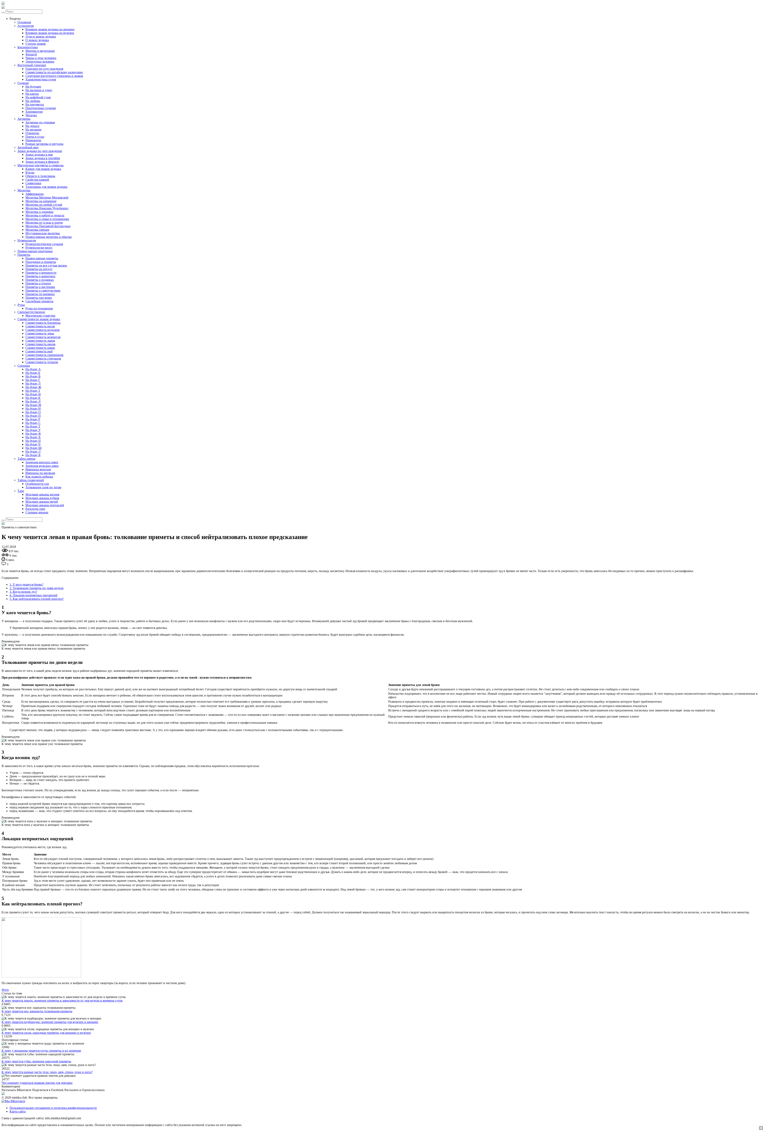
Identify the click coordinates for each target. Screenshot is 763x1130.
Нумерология (26, 240)
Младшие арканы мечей (41, 501)
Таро (20, 491)
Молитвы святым (37, 229)
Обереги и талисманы (40, 176)
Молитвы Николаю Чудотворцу (47, 208)
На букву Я (33, 455)
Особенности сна (37, 483)
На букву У (33, 430)
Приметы (23, 254)
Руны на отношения (39, 308)
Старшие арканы (36, 512)
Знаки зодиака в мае (39, 154)
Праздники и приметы (40, 262)
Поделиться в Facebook (48, 1090)
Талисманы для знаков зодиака (46, 186)
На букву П (33, 415)
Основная (24, 22)
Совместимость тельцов (41, 362)
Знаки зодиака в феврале (42, 161)
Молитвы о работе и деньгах (44, 215)
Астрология (25, 25)
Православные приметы (41, 258)
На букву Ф (33, 433)
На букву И (33, 394)
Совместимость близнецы (43, 322)
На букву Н (33, 408)
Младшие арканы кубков (42, 498)
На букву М (33, 405)
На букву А (33, 369)
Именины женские (38, 469)
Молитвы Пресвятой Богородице (48, 226)
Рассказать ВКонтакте (16, 1090)
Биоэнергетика (27, 47)
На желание (33, 129)
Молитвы (23, 190)
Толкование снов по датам (43, 487)
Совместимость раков (40, 347)
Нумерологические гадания (44, 244)
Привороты (33, 140)
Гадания (23, 83)
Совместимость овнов (40, 344)
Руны (21, 305)
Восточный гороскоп (31, 65)
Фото (5, 989)
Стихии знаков (35, 43)
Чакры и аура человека (40, 58)
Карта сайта (18, 1111)
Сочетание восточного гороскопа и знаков (54, 76)
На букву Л (33, 401)
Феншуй (31, 54)
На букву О (33, 412)
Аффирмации (34, 194)
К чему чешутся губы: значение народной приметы (36, 1061)
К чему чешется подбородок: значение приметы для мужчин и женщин (50, 1022)
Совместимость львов (40, 340)
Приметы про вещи (38, 297)
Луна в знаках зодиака (40, 36)
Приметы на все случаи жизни (46, 265)
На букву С (33, 423)
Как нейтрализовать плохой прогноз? (37, 598)
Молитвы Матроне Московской (46, 197)
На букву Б (32, 372)
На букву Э (33, 451)
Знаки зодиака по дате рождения (39, 151)
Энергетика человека (39, 61)
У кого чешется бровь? (26, 584)
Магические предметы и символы (40, 165)
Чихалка (31, 115)
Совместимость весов (40, 326)
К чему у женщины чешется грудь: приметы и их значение (41, 1050)
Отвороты (32, 133)
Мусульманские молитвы (42, 233)
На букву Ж (33, 387)
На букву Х (33, 437)
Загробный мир (28, 147)
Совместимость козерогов (43, 337)
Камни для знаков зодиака (43, 169)
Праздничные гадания (40, 108)
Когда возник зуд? (23, 591)
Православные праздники (35, 251)
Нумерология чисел (38, 247)
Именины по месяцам (40, 473)
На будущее (33, 86)
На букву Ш (33, 448)
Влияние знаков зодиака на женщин (50, 29)
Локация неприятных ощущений (33, 595)
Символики (33, 183)
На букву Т (32, 426)
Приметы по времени (40, 294)
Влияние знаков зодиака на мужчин (49, 33)
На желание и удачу (38, 90)
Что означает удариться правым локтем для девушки (37, 1082)
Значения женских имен (41, 462)
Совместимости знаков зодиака (38, 319)
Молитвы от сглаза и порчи (44, 222)
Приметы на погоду (38, 269)
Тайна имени (26, 458)
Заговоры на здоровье (40, 122)
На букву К (33, 398)
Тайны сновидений (30, 480)
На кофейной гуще (38, 97)
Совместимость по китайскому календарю (54, 72)
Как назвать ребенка (39, 476)
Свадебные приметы (39, 301)
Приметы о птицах (38, 283)
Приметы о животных (40, 276)
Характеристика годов (40, 79)
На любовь (32, 101)
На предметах (34, 104)
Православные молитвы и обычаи (48, 237)
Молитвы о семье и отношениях (47, 219)
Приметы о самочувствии (42, 290)
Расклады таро (35, 508)
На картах (32, 93)
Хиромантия (34, 111)
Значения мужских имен (42, 466)
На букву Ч (32, 444)
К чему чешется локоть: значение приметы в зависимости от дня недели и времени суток (62, 1000)
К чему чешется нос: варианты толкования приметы (37, 1011)
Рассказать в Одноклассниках (84, 1090)
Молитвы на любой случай (43, 204)
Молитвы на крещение (40, 201)
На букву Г (32, 380)
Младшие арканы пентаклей (44, 505)
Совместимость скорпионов (44, 355)
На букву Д (33, 383)
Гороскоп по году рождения (44, 68)
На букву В (33, 376)
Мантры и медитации (40, 50)
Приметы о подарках (39, 279)
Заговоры (23, 118)
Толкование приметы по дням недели (37, 588)
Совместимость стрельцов (43, 358)
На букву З (32, 390)
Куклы (29, 172)
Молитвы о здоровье (39, 211)
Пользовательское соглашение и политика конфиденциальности (53, 1108)
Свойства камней (37, 179)
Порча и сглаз (34, 136)
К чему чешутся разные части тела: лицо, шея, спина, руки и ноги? (47, 1072)
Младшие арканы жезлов (42, 494)
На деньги (32, 126)
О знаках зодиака (37, 40)
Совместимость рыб (39, 351)
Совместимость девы (39, 333)
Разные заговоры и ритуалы (44, 143)
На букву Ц (33, 440)
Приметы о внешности (40, 272)
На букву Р (32, 419)
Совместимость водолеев (42, 330)
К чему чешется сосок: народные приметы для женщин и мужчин (46, 1032)
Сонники (23, 365)
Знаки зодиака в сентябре (42, 158)
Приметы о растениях (40, 287)
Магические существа (40, 315)
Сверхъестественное (31, 312)
